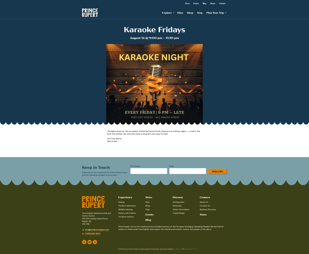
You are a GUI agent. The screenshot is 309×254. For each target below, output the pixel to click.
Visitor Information (181, 209)
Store (187, 3)
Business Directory (208, 209)
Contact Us (205, 206)
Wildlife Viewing (125, 209)
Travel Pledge (179, 213)
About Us (204, 202)
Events (196, 3)
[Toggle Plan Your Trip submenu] (225, 12)
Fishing (121, 202)
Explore (167, 12)
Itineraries (177, 206)
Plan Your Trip (215, 12)
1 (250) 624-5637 (92, 233)
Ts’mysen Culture (125, 217)
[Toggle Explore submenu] (173, 12)
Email (171, 166)
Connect (205, 197)
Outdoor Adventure (127, 206)
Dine (180, 12)
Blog (204, 3)
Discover (178, 197)
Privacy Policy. (154, 249)
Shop (190, 12)
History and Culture (127, 213)
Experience (125, 197)
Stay (200, 12)
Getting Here (178, 202)
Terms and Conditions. (167, 249)
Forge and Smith (191, 249)
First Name (135, 166)
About (212, 3)
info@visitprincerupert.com (97, 229)
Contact (222, 3)
